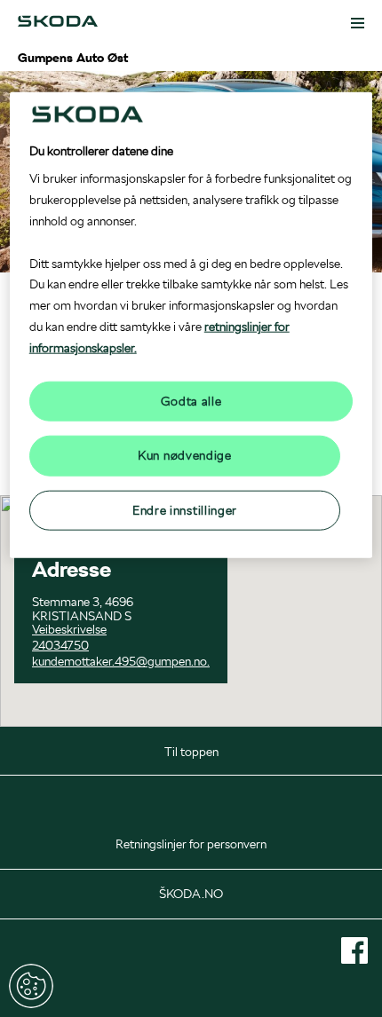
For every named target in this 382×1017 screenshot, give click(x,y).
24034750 (60, 645)
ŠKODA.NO (191, 894)
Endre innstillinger (31, 986)
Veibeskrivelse (69, 629)
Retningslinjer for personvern (191, 844)
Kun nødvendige (185, 455)
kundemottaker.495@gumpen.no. (121, 661)
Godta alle (191, 400)
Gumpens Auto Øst (73, 58)
